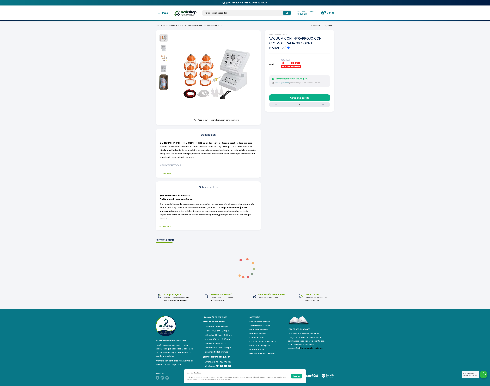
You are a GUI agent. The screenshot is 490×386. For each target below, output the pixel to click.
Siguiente (328, 25)
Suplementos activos (259, 321)
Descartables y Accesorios (262, 353)
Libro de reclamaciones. (311, 348)
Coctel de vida (256, 337)
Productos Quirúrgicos (259, 345)
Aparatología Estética (259, 325)
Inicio (158, 25)
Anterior (316, 25)
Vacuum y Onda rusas (172, 25)
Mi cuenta (302, 13)
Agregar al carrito (299, 97)
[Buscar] (287, 13)
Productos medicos (258, 329)
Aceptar (296, 376)
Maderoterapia (256, 349)
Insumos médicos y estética (262, 341)
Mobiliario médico (257, 333)
